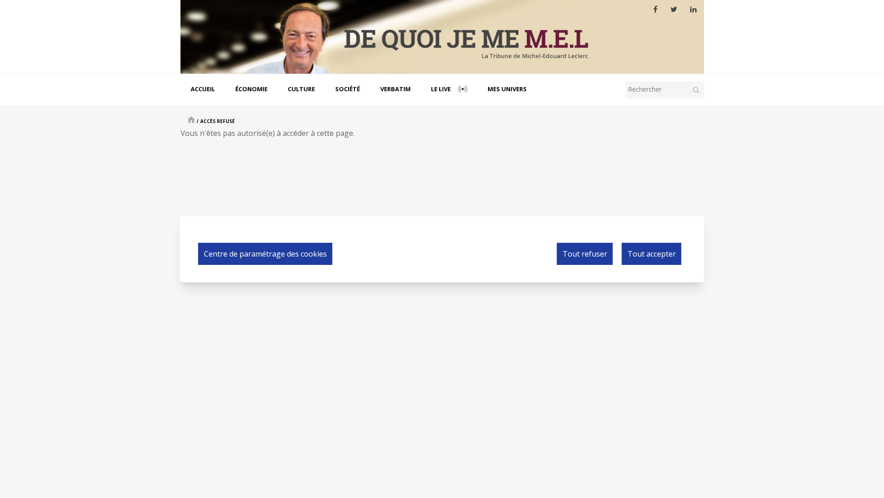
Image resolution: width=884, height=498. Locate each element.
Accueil (203, 89)
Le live (441, 89)
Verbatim (395, 89)
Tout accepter (652, 254)
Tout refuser (585, 254)
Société (347, 89)
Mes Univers (507, 89)
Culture (301, 89)
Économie (251, 89)
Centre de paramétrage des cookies (265, 254)
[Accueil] (442, 37)
